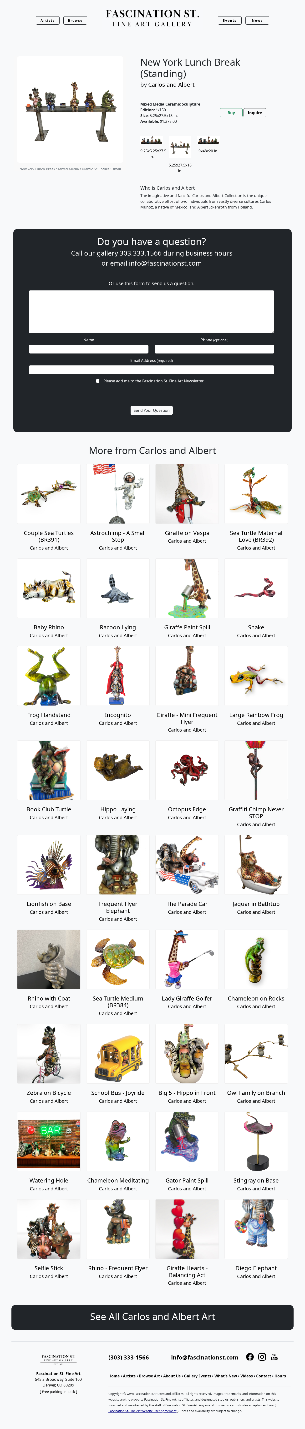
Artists (129, 1376)
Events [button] (230, 20)
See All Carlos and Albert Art (152, 1316)
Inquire (255, 112)
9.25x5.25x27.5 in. (153, 153)
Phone (214, 340)
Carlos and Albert (171, 84)
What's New (225, 1376)
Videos (246, 1376)
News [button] (257, 20)
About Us (172, 1376)
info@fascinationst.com (165, 263)
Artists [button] (48, 20)
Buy (231, 112)
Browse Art (149, 1376)
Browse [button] (75, 20)
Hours (280, 1376)
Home (114, 1376)
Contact (263, 1376)
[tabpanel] (211, 177)
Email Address (151, 360)
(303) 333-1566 (128, 1357)
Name (88, 340)
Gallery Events (197, 1376)
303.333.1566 (141, 252)
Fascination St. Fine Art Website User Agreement (142, 1411)
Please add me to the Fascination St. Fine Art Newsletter (153, 381)
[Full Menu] (152, 18)
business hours (209, 252)
